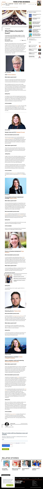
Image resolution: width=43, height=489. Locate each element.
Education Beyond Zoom (17, 274)
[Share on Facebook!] (21, 40)
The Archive (6, 7)
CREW (23, 257)
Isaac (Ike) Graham (32, 56)
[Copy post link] (25, 40)
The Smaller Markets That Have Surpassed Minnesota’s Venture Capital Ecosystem (37, 30)
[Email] (22, 40)
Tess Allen (8, 39)
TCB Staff (33, 480)
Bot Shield (40, 487)
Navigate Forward (20, 132)
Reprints (16, 478)
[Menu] (4, 4)
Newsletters (24, 478)
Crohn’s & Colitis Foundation (9, 138)
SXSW (18, 377)
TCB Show (16, 3)
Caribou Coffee (13, 198)
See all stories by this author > (24, 423)
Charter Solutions (12, 74)
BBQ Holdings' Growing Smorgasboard (20, 278)
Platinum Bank (17, 311)
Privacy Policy (33, 482)
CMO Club (6, 213)
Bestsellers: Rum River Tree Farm (19, 276)
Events (24, 3)
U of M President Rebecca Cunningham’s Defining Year (37, 26)
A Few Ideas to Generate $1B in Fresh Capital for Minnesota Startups (36, 22)
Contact (28, 478)
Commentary (10, 3)
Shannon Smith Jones (32, 46)
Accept (10, 485)
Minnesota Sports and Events (12, 361)
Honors (20, 3)
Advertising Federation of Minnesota (18, 315)
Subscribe (19, 478)
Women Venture (14, 172)
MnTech (17, 105)
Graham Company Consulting (13, 357)
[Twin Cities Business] (21, 1)
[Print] (24, 40)
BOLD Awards (20, 174)
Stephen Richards (31, 53)
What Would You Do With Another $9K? (36, 18)
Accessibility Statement (35, 485)
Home (3, 7)
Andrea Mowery (31, 50)
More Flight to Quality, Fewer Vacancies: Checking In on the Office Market (37, 34)
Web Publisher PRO (34, 487)
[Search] (2, 4)
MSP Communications (34, 484)
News (6, 3)
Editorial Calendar (34, 481)
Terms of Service (34, 483)
